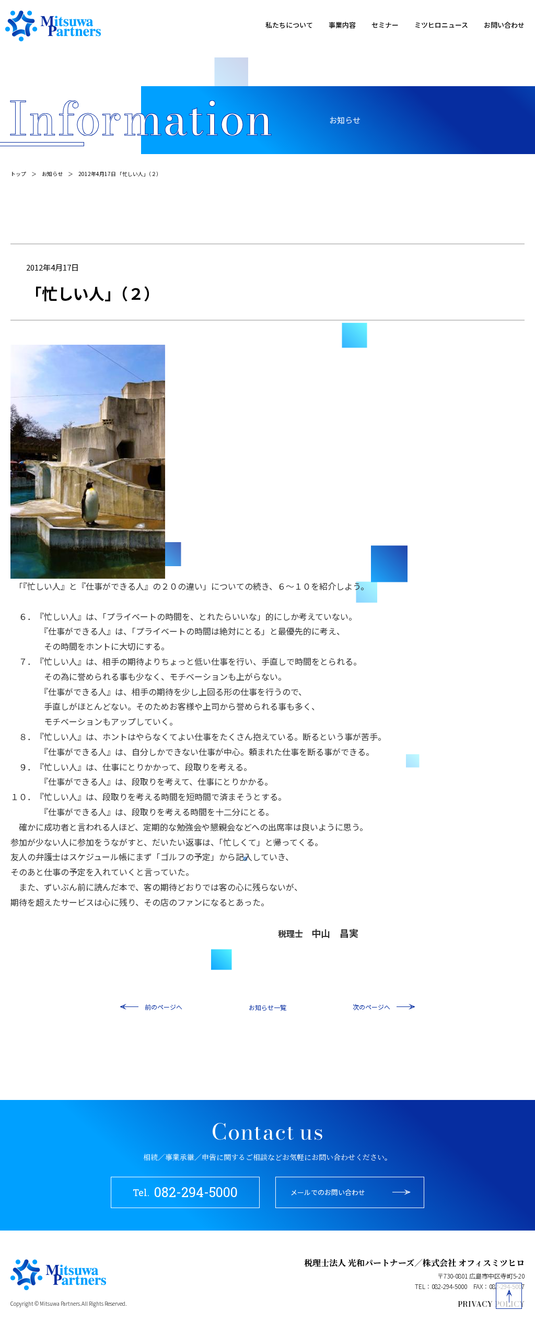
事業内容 (342, 25)
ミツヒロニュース (441, 25)
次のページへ (371, 1006)
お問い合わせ (504, 25)
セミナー (385, 25)
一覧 (280, 1007)
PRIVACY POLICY (491, 1304)
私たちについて (289, 25)
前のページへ (163, 1006)
